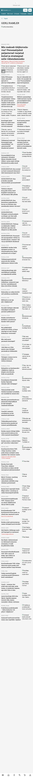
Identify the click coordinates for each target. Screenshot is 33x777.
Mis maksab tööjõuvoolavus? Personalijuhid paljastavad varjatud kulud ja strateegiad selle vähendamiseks (14, 53)
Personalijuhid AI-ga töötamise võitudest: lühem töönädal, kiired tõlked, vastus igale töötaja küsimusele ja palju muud (10, 159)
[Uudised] (8, 775)
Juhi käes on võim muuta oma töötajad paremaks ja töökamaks (9, 349)
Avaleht (3, 13)
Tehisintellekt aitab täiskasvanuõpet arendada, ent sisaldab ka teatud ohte (10, 391)
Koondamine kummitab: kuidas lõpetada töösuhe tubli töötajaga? (9, 382)
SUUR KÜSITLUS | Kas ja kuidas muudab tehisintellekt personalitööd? (11, 181)
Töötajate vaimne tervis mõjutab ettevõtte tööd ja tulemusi (9, 359)
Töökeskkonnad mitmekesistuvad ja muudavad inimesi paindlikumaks (9, 423)
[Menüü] (3, 775)
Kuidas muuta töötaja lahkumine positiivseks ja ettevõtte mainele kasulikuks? (10, 433)
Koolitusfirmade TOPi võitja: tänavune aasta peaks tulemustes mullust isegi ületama (11, 565)
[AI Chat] (24, 775)
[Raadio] (14, 775)
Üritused (16, 13)
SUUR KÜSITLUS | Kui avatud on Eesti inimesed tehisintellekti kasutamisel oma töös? (10, 171)
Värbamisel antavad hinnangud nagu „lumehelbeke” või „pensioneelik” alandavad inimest (8, 144)
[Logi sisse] (30, 775)
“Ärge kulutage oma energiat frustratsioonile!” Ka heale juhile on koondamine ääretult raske (24, 144)
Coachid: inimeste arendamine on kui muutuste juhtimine (7, 413)
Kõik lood (10, 13)
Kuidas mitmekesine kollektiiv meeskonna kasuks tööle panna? (8, 319)
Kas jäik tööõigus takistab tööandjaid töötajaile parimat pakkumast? (10, 309)
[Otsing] (19, 775)
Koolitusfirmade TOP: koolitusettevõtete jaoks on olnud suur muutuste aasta (10, 512)
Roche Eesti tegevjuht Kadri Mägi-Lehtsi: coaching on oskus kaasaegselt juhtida (10, 491)
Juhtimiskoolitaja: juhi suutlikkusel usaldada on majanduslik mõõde (8, 272)
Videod (30, 13)
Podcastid (23, 13)
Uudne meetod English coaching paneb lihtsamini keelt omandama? (10, 575)
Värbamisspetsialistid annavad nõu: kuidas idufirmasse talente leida (9, 261)
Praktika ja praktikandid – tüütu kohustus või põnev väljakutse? (9, 610)
